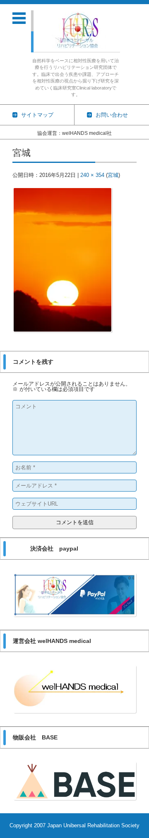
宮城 (113, 175)
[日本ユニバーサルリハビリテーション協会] (79, 30)
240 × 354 (92, 175)
